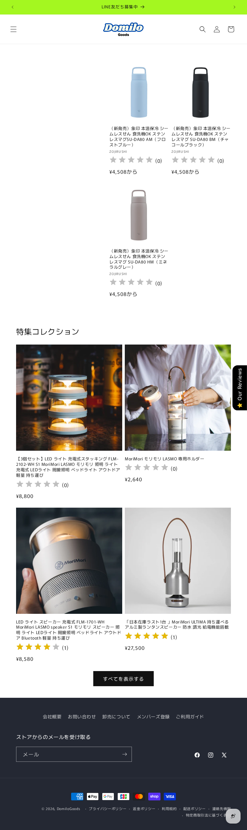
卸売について (116, 716)
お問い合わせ (82, 716)
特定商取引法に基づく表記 (208, 814)
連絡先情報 (221, 808)
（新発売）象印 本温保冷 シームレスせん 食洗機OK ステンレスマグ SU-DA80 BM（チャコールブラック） (201, 137)
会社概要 (52, 716)
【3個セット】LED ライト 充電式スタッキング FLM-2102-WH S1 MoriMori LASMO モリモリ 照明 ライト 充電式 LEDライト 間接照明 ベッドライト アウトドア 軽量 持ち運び (68, 467)
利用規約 (169, 808)
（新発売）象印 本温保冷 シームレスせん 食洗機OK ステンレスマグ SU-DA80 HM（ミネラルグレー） (139, 259)
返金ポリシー (144, 808)
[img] (38, 647)
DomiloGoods (68, 808)
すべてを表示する (123, 678)
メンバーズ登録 (153, 716)
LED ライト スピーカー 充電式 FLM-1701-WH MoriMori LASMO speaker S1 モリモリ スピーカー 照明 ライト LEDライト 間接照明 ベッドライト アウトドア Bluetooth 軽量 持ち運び (68, 630)
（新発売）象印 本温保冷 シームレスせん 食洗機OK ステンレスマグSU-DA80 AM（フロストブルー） (139, 137)
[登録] (124, 754)
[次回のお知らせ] (234, 7)
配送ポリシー (194, 808)
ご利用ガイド (190, 716)
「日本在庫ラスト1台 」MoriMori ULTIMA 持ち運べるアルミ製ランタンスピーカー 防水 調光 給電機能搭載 (177, 624)
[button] (13, 29)
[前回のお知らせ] (12, 7)
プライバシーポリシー (107, 808)
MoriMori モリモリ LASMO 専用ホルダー (165, 459)
